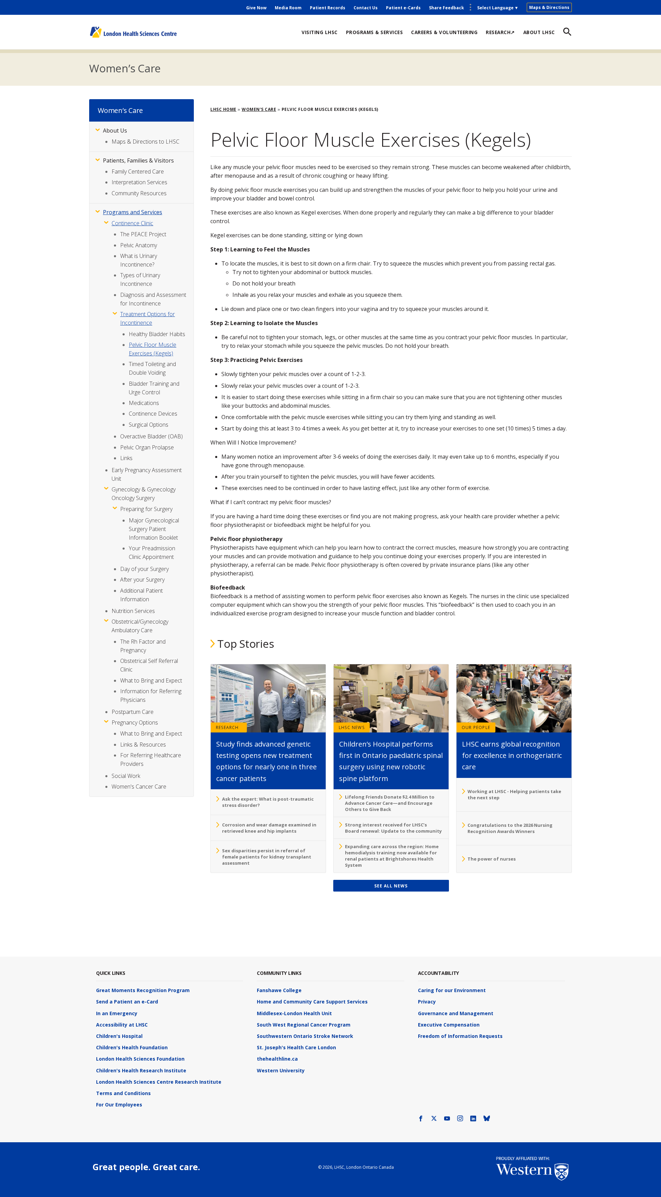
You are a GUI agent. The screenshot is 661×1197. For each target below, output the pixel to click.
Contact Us (366, 8)
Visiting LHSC (320, 32)
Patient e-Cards (403, 8)
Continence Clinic (132, 223)
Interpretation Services (139, 182)
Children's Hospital (119, 1036)
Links (126, 458)
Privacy (427, 1001)
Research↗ (500, 32)
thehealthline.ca (277, 1058)
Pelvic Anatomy (138, 245)
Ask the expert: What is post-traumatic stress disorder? (268, 802)
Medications (144, 403)
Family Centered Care (138, 171)
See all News (391, 886)
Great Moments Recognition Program (143, 990)
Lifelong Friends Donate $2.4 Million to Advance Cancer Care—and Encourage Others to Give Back (389, 803)
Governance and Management (455, 1013)
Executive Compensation (449, 1024)
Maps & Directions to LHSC (145, 141)
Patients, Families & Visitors (138, 160)
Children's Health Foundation (132, 1047)
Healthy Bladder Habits (157, 334)
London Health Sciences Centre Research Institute (158, 1082)
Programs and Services (132, 212)
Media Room (288, 8)
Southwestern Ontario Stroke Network (305, 1036)
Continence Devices (153, 413)
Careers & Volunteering (444, 32)
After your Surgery (142, 579)
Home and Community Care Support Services (312, 1001)
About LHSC (539, 32)
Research (227, 727)
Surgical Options (148, 424)
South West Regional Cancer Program (303, 1024)
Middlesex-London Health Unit (294, 1013)
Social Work (126, 776)
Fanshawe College (279, 990)
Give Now (256, 8)
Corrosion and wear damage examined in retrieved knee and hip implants (269, 828)
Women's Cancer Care (139, 786)
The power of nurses (492, 859)
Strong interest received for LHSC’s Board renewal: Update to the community (393, 828)
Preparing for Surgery (146, 509)
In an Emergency (116, 1013)
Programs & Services (374, 32)
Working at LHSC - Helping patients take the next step (514, 794)
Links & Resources (143, 744)
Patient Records (327, 8)
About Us (115, 130)
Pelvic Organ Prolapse (147, 447)
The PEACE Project (143, 234)
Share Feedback (446, 8)
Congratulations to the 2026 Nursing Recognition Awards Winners (510, 828)
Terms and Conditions (123, 1093)
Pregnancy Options (135, 722)
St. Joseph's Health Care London (296, 1047)
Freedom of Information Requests (460, 1036)
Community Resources (139, 193)
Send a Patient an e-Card (127, 1001)
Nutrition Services (133, 611)
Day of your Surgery (144, 569)
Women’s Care (125, 68)
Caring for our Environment (452, 990)
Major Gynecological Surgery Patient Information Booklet (154, 529)
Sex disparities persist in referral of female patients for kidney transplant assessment (266, 856)
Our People (476, 727)
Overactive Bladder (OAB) (151, 436)
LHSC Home (223, 109)
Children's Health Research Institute (141, 1070)
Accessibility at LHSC (122, 1024)
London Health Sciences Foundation (140, 1058)
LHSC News (352, 727)
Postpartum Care (133, 712)
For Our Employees (119, 1104)
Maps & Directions (549, 7)
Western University (281, 1070)
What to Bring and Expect (151, 680)
